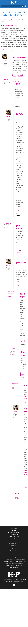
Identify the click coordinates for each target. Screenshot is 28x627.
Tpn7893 (10, 20)
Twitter (14, 547)
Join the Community (12, 561)
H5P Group (23, 579)
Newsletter (14, 553)
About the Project (14, 567)
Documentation (14, 534)
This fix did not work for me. (22, 353)
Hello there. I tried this (19, 227)
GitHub (14, 549)
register (8, 50)
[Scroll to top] (14, 585)
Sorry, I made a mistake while (22, 295)
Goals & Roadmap (14, 536)
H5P (14, 574)
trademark (15, 579)
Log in (2, 50)
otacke (4, 60)
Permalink (4, 65)
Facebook (14, 545)
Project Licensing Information (14, 565)
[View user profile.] (4, 58)
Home (14, 530)
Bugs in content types (12, 25)
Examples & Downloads (14, 532)
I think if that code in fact (19, 114)
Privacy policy (8, 581)
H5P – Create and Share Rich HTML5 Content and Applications (14, 2)
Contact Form (14, 551)
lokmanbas (7, 223)
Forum (14, 538)
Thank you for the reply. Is (18, 83)
